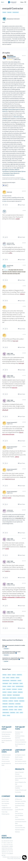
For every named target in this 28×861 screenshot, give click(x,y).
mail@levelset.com (6, 807)
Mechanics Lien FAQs (20, 801)
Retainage (16, 706)
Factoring (21, 683)
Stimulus (16, 709)
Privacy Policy (10, 858)
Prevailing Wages (18, 703)
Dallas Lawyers (18, 759)
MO (3, 848)
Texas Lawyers (5, 759)
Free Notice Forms (19, 819)
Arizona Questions (6, 738)
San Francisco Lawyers (20, 761)
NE (6, 848)
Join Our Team (5, 801)
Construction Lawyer (11, 56)
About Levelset (5, 799)
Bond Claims (13, 674)
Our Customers (5, 803)
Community (18, 792)
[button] (25, 2)
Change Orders (9, 12)
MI (8, 846)
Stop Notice (20, 709)
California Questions (7, 732)
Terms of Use (22, 857)
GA (8, 842)
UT (4, 853)
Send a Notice (18, 776)
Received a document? (7, 809)
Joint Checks (9, 686)
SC (8, 851)
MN (10, 846)
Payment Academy (12, 712)
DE (4, 842)
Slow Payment (11, 709)
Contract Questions (20, 740)
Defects (10, 683)
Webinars (17, 831)
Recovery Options (11, 706)
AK (4, 840)
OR (2, 851)
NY (4, 850)
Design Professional (15, 683)
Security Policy (17, 858)
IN (4, 844)
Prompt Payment (5, 706)
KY (10, 844)
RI (5, 851)
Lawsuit (13, 686)
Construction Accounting (6, 680)
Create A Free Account (20, 790)
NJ (11, 848)
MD (5, 846)
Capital (17, 712)
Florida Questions (6, 734)
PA (4, 851)
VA (8, 853)
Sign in (2, 2)
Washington (4, 12)
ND (8, 850)
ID (11, 842)
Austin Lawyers (19, 757)
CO (12, 840)
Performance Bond (5, 703)
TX (2, 853)
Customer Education (20, 827)
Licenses (4, 689)
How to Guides (18, 825)
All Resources (18, 799)
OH (10, 850)
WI (2, 855)
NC (6, 850)
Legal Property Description (19, 686)
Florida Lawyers (5, 757)
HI (9, 842)
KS (8, 844)
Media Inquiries (5, 814)
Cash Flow (7, 677)
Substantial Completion (6, 712)
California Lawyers (6, 755)
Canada (4, 677)
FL (6, 842)
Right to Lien (20, 706)
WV (12, 853)
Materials (4, 715)
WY (4, 855)
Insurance (21, 712)
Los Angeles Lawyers (20, 755)
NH (10, 848)
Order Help (4, 811)
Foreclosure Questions (20, 742)
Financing (8, 715)
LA (11, 844)
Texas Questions (6, 736)
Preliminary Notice (11, 703)
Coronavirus (19, 680)
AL (2, 840)
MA (6, 846)
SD (10, 851)
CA (10, 840)
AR (8, 840)
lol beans (4, 201)
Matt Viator (10, 55)
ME (2, 846)
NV (8, 848)
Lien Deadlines (9, 689)
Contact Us (4, 805)
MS (12, 846)
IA (6, 844)
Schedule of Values (5, 709)
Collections (17, 677)
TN (12, 851)
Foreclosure (4, 686)
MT (4, 848)
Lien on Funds (20, 689)
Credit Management (5, 683)
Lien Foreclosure (14, 689)
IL (2, 844)
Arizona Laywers (6, 761)
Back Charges (4, 674)
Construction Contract (15, 12)
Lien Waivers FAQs (19, 803)
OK (12, 850)
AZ (6, 840)
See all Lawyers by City (20, 763)
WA (10, 853)
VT (6, 853)
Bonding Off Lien (19, 674)
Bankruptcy (9, 674)
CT (2, 842)
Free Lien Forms (19, 813)
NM (3, 850)
